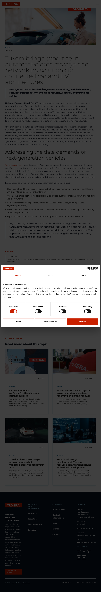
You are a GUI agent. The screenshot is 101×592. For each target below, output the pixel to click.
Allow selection (50, 322)
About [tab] (83, 275)
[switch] (38, 311)
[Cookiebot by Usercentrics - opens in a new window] (87, 268)
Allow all (82, 322)
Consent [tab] (17, 275)
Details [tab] (51, 275)
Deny (18, 322)
